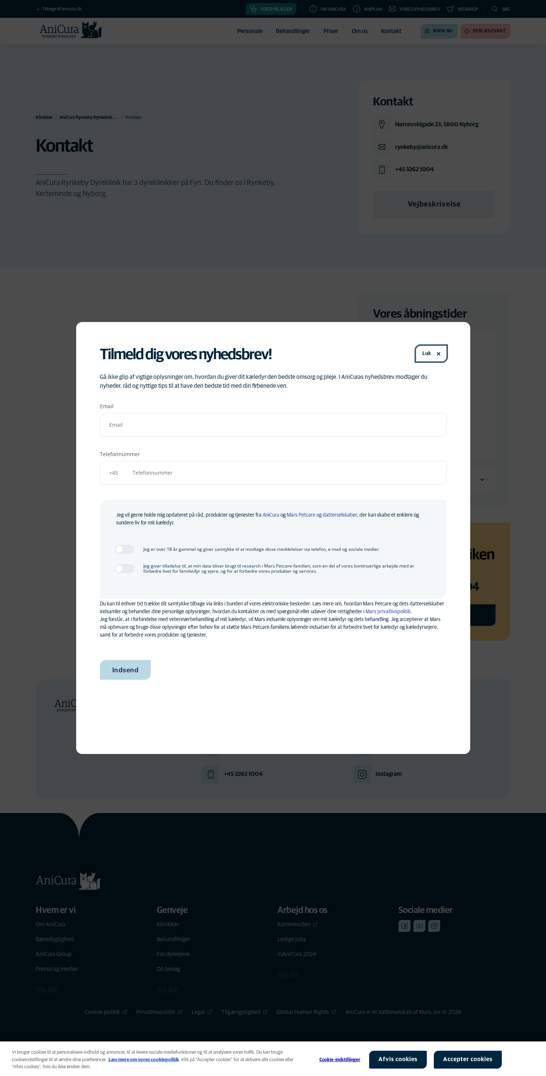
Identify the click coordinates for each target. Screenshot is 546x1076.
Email (107, 406)
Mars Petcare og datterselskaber (322, 515)
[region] (273, 1058)
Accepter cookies (468, 1059)
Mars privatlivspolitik (388, 611)
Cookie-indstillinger (340, 1059)
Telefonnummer (120, 454)
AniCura (271, 515)
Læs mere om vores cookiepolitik (143, 1059)
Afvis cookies (397, 1059)
